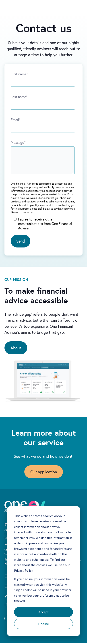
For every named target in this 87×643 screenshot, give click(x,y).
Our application (43, 471)
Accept (43, 612)
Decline (43, 624)
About (15, 347)
